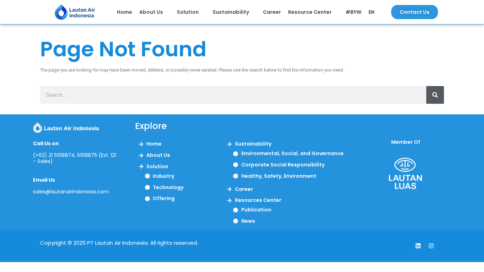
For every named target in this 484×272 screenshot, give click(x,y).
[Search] (435, 95)
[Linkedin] (418, 245)
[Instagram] (431, 245)
